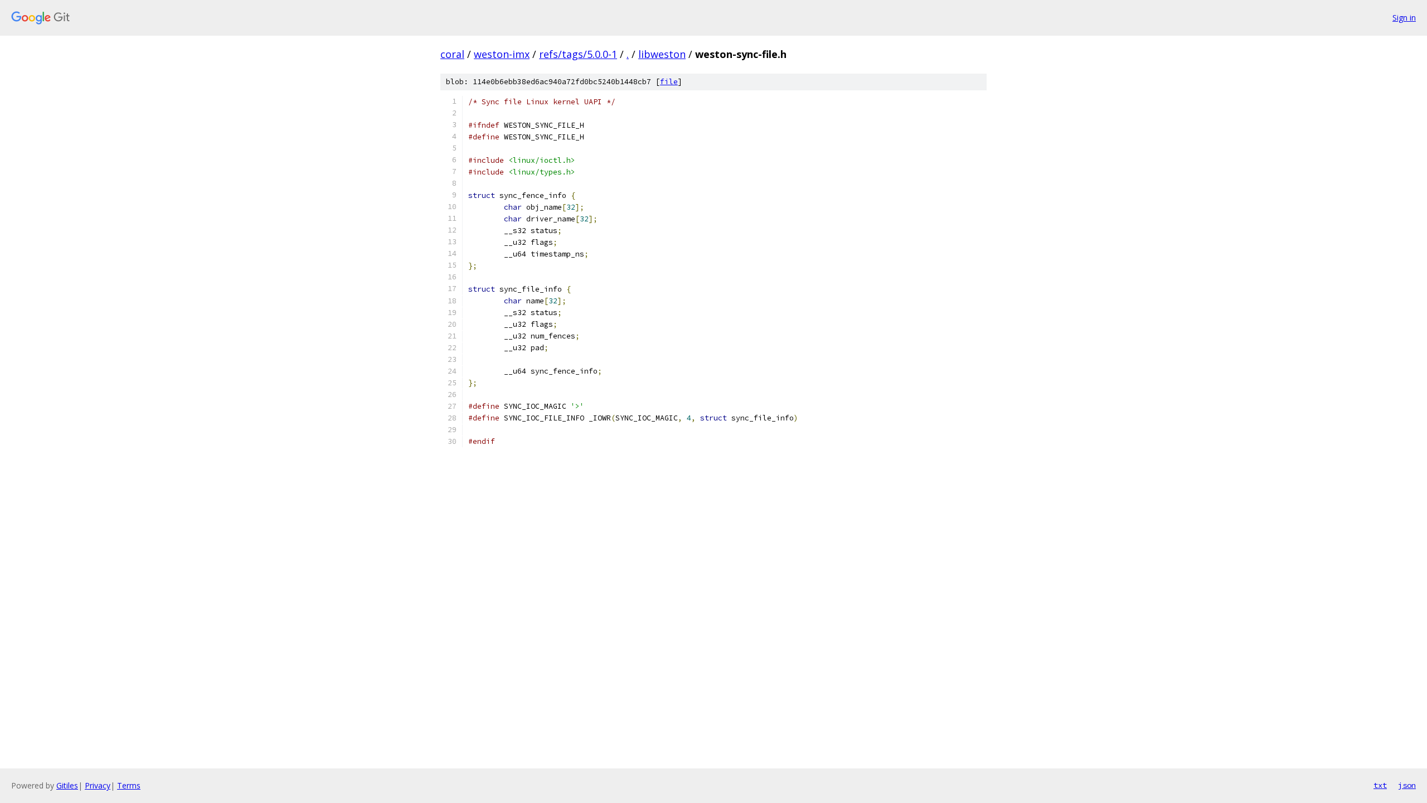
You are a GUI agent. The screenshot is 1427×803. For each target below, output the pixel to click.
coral (452, 54)
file (669, 81)
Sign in (1404, 17)
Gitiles (67, 785)
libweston (662, 54)
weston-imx (502, 54)
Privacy (97, 785)
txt (1380, 785)
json (1407, 785)
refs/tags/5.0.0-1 (578, 54)
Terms (128, 785)
